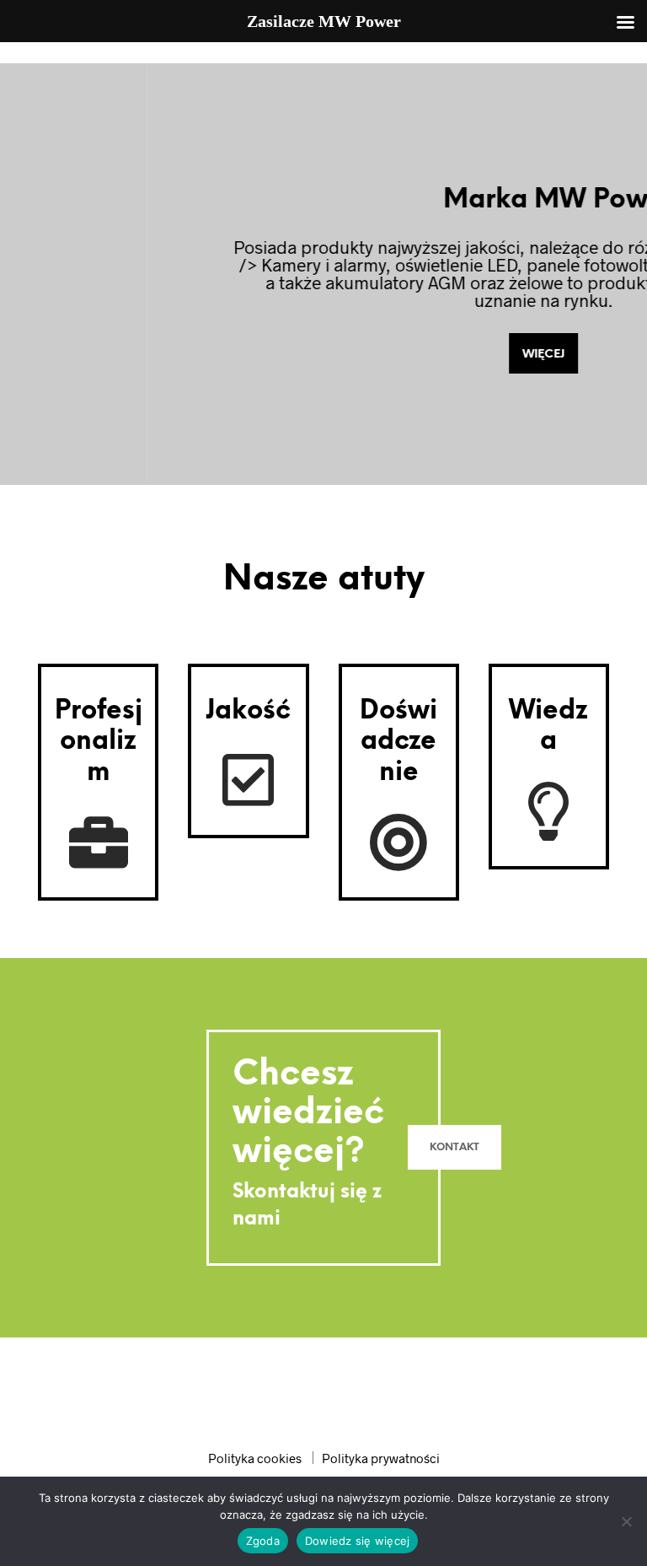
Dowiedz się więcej (357, 1540)
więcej (345, 354)
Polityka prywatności (381, 1458)
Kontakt (454, 1147)
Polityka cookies (255, 1458)
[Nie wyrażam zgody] (626, 1521)
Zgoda (263, 1540)
